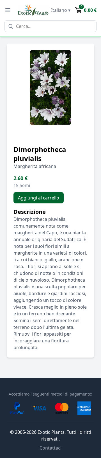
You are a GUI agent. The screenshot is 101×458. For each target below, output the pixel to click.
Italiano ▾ (60, 10)
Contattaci (50, 448)
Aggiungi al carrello (38, 198)
